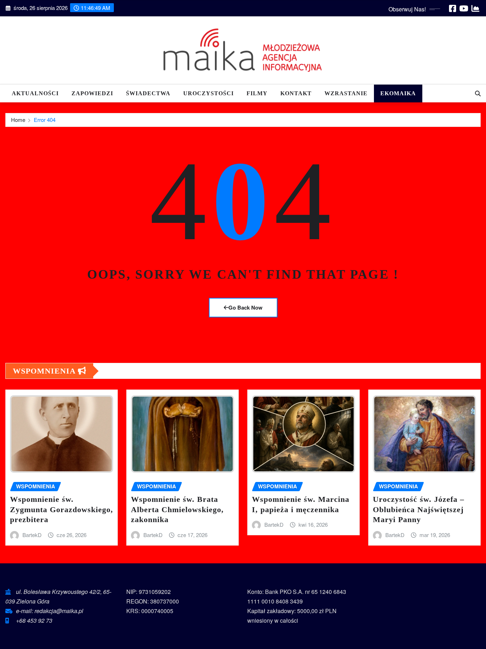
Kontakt (296, 93)
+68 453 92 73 (34, 620)
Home (18, 119)
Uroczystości (208, 93)
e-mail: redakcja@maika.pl (49, 611)
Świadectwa (148, 93)
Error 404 (45, 119)
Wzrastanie (346, 93)
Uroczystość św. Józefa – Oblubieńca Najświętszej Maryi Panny (418, 509)
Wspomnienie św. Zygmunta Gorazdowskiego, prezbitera (61, 509)
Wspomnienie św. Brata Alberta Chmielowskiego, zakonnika (177, 509)
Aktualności (35, 93)
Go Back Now (245, 307)
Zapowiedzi (92, 93)
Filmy (257, 93)
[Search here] (478, 93)
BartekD (32, 534)
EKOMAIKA (398, 93)
